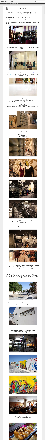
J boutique (10, 74)
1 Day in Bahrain (23, 8)
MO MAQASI (12, 3)
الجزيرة (33, 13)
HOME (6, 3)
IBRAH (15, 3)
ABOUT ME (18, 3)
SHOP (8, 3)
